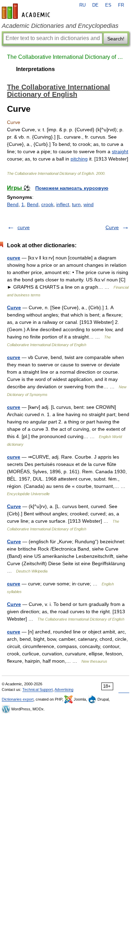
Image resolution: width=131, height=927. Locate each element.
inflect (62, 204)
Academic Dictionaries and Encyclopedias (60, 25)
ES (108, 5)
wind (88, 204)
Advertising (63, 689)
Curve (112, 227)
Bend (13, 204)
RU (82, 5)
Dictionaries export (18, 699)
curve (23, 227)
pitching (79, 159)
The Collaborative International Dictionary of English (65, 57)
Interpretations (35, 69)
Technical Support (37, 689)
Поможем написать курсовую (71, 188)
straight (120, 151)
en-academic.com (27, 11)
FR (121, 5)
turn (76, 204)
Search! (115, 38)
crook (47, 204)
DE (95, 5)
